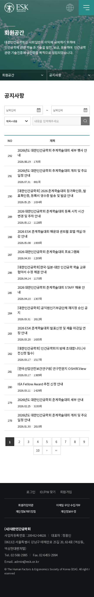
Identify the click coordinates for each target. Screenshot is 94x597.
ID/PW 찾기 (48, 492)
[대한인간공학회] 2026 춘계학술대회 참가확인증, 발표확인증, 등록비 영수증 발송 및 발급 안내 (51, 193)
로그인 (30, 492)
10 (37, 450)
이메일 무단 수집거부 (68, 505)
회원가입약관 (25, 505)
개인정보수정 (68, 511)
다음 (47, 450)
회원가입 (66, 492)
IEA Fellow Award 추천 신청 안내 (40, 384)
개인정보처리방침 (26, 511)
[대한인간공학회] (16, 7)
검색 (85, 121)
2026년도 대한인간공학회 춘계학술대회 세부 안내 (50, 399)
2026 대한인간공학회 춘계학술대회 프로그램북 (48, 251)
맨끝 (56, 450)
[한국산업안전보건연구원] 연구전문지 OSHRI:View (51, 368)
